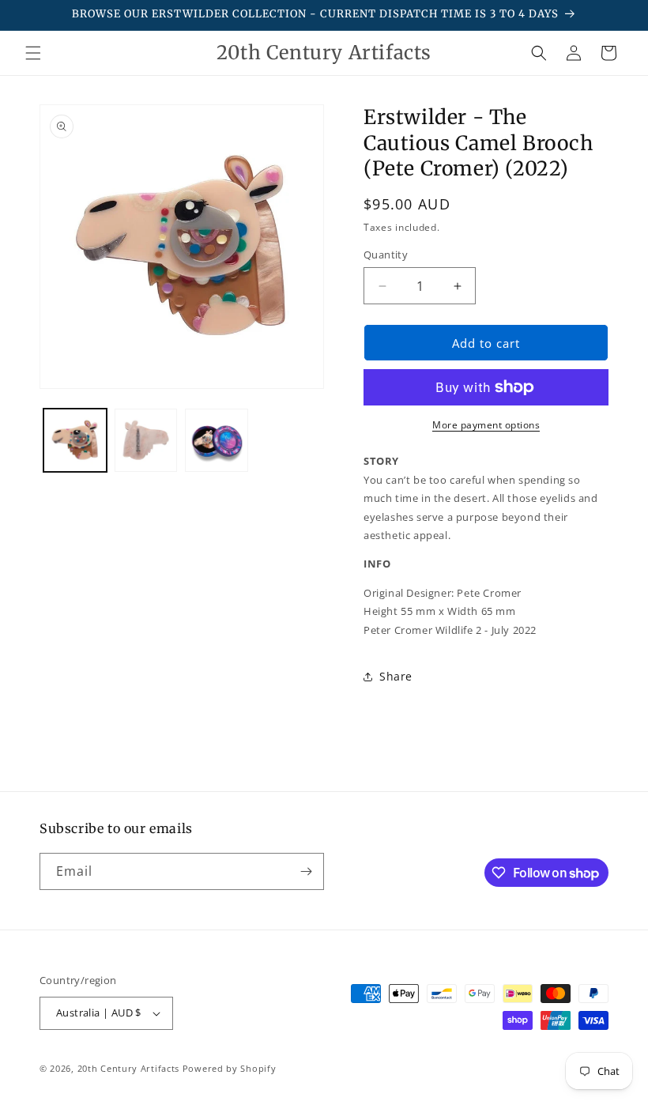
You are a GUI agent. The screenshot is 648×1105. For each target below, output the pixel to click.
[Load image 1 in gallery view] (75, 440)
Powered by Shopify (230, 1068)
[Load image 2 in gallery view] (146, 440)
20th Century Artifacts (128, 1068)
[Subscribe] (305, 871)
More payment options (486, 425)
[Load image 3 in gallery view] (216, 440)
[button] (33, 53)
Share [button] (396, 676)
